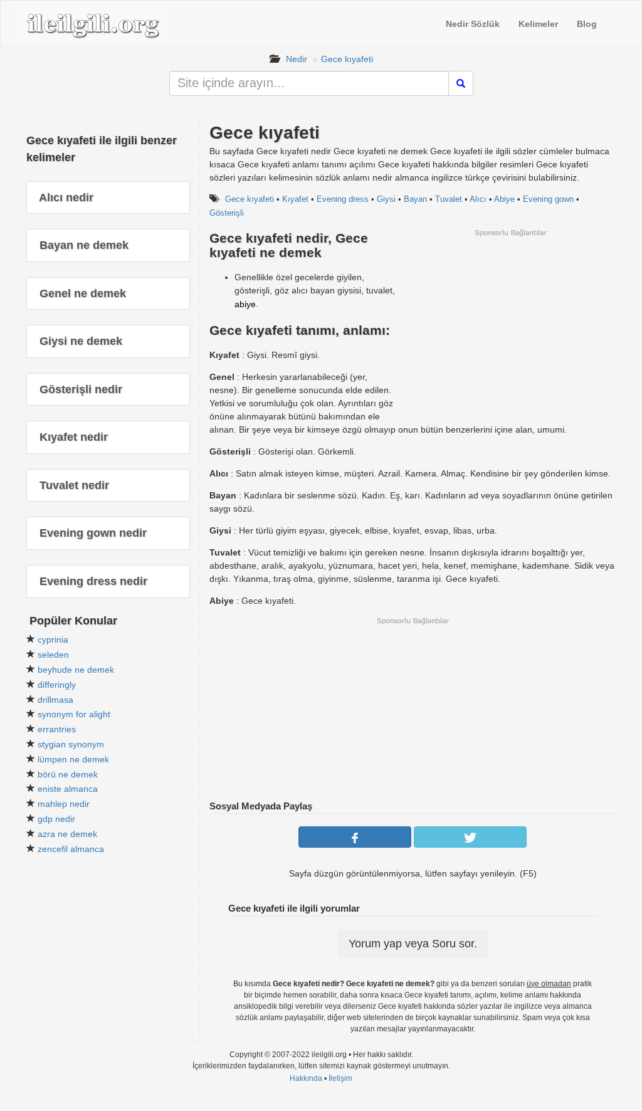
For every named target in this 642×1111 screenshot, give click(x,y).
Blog (587, 24)
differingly (57, 685)
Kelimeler (538, 24)
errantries (57, 729)
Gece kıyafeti (347, 59)
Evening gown (548, 199)
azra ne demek (67, 834)
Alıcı (478, 199)
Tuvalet (448, 199)
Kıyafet (295, 199)
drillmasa (55, 700)
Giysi (386, 199)
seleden (53, 655)
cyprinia (53, 639)
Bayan (415, 199)
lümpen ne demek (73, 759)
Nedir (296, 59)
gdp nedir (56, 819)
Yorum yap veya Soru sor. (413, 943)
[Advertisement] (510, 325)
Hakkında (306, 1078)
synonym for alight (74, 714)
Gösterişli (226, 213)
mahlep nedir (64, 804)
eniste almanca (68, 789)
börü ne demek (68, 774)
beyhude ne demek (76, 670)
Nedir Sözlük (473, 24)
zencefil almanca (71, 849)
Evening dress (343, 199)
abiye (245, 304)
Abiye (504, 199)
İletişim (340, 1078)
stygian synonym (71, 744)
